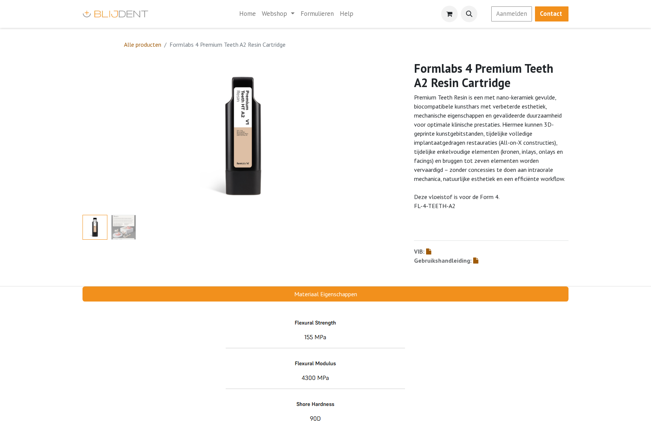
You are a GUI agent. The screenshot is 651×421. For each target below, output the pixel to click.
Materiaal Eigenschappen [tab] (325, 294)
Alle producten (142, 44)
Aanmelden (511, 13)
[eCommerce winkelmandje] (449, 14)
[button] (469, 14)
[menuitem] (247, 14)
